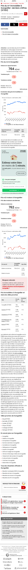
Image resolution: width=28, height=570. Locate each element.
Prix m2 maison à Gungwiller (10, 34)
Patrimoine (6, 3)
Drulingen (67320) (7, 427)
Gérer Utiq (14, 549)
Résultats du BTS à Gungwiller (10, 477)
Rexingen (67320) (7, 429)
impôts (12, 355)
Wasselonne (16, 16)
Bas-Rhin (21, 3)
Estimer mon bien (21, 173)
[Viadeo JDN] (20, 565)
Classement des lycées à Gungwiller (12, 456)
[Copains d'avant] (7, 565)
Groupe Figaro (21, 550)
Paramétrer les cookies (6, 549)
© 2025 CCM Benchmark (14, 552)
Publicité (24, 546)
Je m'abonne (13, 190)
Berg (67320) (6, 419)
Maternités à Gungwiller (9, 462)
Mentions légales (13, 550)
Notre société (19, 546)
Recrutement (11, 547)
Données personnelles (19, 547)
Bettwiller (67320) (7, 421)
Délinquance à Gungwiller (9, 447)
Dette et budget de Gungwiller (11, 451)
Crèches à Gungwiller (8, 460)
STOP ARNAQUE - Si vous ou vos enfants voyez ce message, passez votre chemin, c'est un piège (12, 532)
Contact (5, 547)
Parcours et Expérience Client (11, 513)
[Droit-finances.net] (20, 562)
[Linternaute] (7, 562)
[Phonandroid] (20, 568)
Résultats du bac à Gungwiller (10, 473)
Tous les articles (20, 549)
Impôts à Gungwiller (8, 449)
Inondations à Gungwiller (9, 445)
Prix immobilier (14, 3)
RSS (26, 549)
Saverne (9, 16)
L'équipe (13, 546)
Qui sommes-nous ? (6, 546)
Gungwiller (5, 436)
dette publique (18, 353)
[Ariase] (7, 568)
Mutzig (3, 324)
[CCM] (20, 559)
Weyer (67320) (6, 425)
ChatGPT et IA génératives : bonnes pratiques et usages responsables (12, 501)
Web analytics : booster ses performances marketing (10, 507)
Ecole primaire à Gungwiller (10, 458)
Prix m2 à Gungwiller (8, 32)
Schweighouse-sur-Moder (7, 18)
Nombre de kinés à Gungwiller (11, 442)
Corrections (6, 550)
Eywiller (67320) (7, 423)
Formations (6, 497)
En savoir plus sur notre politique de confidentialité (12, 193)
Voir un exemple (22, 490)
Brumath (4, 329)
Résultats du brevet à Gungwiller (11, 475)
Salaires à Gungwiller (8, 438)
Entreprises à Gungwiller (9, 440)
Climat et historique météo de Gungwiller (14, 453)
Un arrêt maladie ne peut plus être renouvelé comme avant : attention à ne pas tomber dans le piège (13, 527)
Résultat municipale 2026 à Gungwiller (13, 471)
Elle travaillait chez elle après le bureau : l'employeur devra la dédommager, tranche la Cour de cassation (13, 537)
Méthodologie (23, 89)
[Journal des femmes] (7, 559)
